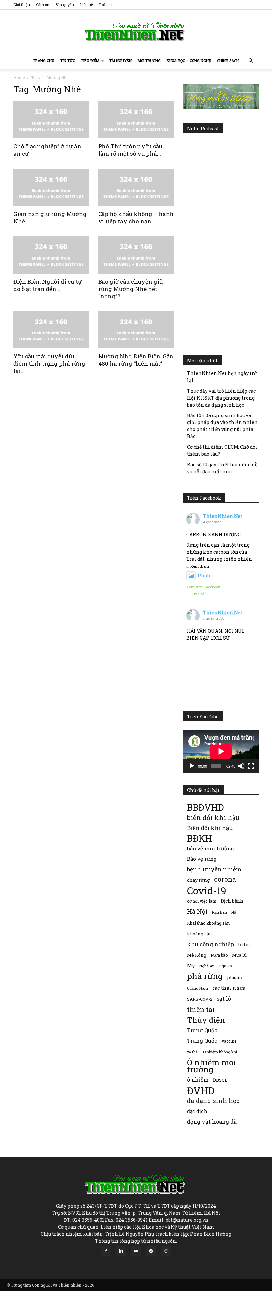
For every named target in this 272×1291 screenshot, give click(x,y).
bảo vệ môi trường (210, 848)
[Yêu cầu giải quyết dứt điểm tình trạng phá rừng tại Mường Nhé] (51, 330)
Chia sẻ (198, 593)
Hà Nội (197, 911)
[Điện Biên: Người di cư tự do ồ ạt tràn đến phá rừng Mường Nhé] (51, 255)
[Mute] (241, 766)
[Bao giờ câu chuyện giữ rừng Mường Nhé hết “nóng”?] (136, 255)
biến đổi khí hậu (213, 817)
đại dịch (197, 1111)
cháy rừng (198, 880)
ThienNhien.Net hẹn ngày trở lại (222, 376)
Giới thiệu (21, 4)
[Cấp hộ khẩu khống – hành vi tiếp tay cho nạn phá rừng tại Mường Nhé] (136, 187)
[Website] (166, 1251)
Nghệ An (207, 965)
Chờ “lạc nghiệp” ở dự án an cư (47, 149)
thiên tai (201, 1009)
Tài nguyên (120, 60)
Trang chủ (43, 60)
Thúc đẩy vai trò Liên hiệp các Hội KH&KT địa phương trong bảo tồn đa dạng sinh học (221, 398)
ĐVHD (201, 1090)
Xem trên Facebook (203, 586)
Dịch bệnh (232, 901)
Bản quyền (65, 4)
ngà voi (226, 965)
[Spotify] (151, 1251)
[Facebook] (106, 1251)
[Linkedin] (121, 1251)
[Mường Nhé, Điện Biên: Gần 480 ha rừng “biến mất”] (136, 330)
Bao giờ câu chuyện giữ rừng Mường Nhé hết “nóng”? (130, 289)
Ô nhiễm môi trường (211, 1066)
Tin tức (67, 60)
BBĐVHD (205, 807)
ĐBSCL (220, 1080)
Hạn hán (219, 912)
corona (225, 879)
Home (19, 77)
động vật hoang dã (212, 1121)
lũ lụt (244, 944)
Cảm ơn (42, 4)
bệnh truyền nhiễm (214, 869)
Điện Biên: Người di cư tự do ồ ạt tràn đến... (47, 285)
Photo (205, 575)
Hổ (233, 912)
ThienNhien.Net (222, 516)
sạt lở (224, 998)
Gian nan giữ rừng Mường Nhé (50, 217)
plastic (234, 977)
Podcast (106, 4)
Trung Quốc (202, 1040)
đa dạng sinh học (213, 1100)
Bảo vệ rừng (202, 858)
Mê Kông (196, 955)
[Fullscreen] (251, 766)
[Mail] (136, 1251)
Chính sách (228, 60)
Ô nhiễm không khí (220, 1051)
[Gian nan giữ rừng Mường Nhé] (51, 187)
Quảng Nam (197, 988)
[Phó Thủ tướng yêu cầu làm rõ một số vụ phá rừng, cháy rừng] (136, 119)
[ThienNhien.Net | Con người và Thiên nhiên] (136, 32)
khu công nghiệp (210, 944)
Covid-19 (206, 890)
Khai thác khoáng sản (208, 923)
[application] (221, 751)
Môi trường (149, 60)
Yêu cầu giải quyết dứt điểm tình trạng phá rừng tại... (49, 363)
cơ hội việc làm (201, 901)
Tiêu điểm (90, 60)
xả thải (193, 1052)
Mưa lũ (239, 955)
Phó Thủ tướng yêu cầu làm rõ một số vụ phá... (130, 149)
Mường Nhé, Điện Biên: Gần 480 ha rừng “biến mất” (135, 359)
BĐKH (199, 838)
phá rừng (205, 975)
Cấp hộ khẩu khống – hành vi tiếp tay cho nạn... (136, 217)
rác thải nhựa (228, 988)
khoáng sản (199, 934)
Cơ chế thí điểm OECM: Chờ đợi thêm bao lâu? (222, 450)
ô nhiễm (198, 1079)
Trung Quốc (202, 1030)
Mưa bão (219, 955)
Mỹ (191, 965)
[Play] (191, 766)
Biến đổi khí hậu (210, 827)
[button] (251, 61)
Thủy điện (206, 1019)
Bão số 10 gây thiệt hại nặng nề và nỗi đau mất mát (222, 468)
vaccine (229, 1041)
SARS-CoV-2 (199, 999)
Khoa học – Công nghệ (189, 60)
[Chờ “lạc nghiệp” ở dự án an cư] (51, 119)
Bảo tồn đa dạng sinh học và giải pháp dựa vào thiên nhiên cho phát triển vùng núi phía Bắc (222, 425)
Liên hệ (86, 4)
